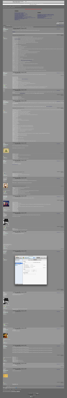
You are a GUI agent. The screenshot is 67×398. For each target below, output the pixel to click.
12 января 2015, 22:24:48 (15, 138)
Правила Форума (33, 3)
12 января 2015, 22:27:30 (15, 384)
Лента (28, 3)
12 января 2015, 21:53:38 (15, 192)
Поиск (29, 3)
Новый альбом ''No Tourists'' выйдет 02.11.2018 (20, 15)
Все (9, 25)
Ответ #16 (14, 369)
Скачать (13, 31)
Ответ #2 (14, 90)
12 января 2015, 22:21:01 (15, 357)
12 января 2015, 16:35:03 (15, 99)
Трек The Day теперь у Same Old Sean (42, 16)
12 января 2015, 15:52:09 (15, 80)
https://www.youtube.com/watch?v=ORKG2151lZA (26, 60)
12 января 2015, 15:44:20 (15, 77)
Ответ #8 (14, 213)
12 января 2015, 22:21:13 (15, 359)
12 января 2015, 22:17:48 (15, 128)
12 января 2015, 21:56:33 (15, 203)
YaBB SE (37, 393)
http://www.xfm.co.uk (15, 164)
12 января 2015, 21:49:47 (15, 202)
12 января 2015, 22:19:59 (15, 132)
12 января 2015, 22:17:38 (15, 127)
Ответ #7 (14, 196)
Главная (24, 3)
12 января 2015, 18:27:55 (15, 88)
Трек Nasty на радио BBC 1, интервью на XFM (9, 7)
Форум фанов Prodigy (5, 389)
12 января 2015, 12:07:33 (15, 37)
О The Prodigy (9, 389)
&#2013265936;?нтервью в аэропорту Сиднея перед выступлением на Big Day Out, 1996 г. (25, 17)
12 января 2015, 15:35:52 (15, 56)
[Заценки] (4, 30)
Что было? (14, 33)
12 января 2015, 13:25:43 (15, 40)
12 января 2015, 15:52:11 (15, 81)
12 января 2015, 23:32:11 (15, 141)
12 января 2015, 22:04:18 (15, 120)
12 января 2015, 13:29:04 (15, 41)
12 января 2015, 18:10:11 (15, 65)
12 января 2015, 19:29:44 (15, 67)
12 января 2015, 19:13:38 (15, 66)
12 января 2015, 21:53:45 (15, 176)
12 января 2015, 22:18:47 (15, 130)
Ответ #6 (14, 178)
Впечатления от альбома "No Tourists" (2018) (20, 12)
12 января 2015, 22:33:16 (15, 69)
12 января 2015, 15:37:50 (15, 57)
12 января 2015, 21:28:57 (15, 116)
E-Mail (4, 91)
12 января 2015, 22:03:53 (15, 119)
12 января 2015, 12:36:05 (15, 38)
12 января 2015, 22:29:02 (15, 139)
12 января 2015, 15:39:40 (15, 58)
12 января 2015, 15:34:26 (15, 55)
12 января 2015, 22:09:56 (15, 193)
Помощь (36, 3)
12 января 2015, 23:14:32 (15, 140)
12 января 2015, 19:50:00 (15, 156)
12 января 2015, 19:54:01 (15, 157)
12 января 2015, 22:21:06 (15, 358)
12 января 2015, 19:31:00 (15, 154)
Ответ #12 (14, 311)
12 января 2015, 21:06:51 (15, 68)
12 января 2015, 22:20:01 (15, 309)
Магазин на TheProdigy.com (41, 17)
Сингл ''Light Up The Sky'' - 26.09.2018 (19, 14)
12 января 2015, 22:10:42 (15, 210)
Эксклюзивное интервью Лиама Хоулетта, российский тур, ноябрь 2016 (23, 16)
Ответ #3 (14, 101)
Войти (24, 1)
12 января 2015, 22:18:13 (15, 129)
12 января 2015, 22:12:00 (15, 211)
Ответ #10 (14, 251)
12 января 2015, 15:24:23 (15, 53)
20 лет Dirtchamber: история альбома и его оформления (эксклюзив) (45, 14)
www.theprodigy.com (22, 93)
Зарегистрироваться (29, 1)
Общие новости (16, 19)
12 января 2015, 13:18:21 (15, 39)
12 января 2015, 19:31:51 (15, 155)
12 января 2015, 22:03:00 (15, 118)
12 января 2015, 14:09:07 (15, 48)
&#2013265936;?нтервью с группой (42, 15)
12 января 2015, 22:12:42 (15, 194)
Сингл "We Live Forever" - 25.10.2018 (19, 13)
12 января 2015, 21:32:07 (15, 117)
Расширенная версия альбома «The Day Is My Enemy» (21, 18)
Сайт (26, 3)
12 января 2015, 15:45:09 (15, 78)
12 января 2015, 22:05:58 (15, 121)
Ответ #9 (14, 232)
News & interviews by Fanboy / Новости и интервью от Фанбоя (45, 18)
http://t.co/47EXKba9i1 (49, 106)
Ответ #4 (14, 143)
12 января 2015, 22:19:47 (15, 131)
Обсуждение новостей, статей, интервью (16, 389)
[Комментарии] (5, 75)
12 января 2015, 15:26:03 (15, 54)
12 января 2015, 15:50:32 (15, 79)
